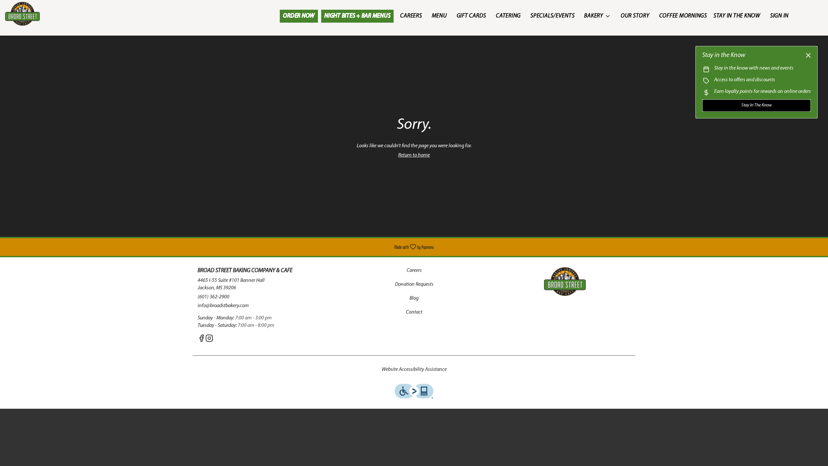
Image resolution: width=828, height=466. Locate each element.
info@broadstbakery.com (223, 305)
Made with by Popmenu (219, 247)
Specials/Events (552, 16)
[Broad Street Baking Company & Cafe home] (34, 14)
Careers (411, 16)
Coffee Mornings (683, 16)
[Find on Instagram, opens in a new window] (209, 340)
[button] (597, 16)
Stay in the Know (737, 16)
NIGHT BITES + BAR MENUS (357, 16)
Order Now (299, 16)
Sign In (779, 16)
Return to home (414, 155)
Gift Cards (471, 16)
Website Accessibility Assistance (414, 369)
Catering (508, 16)
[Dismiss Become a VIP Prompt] (808, 55)
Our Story (635, 16)
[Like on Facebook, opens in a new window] (201, 340)
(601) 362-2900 (213, 297)
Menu (439, 16)
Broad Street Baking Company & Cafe (565, 281)
